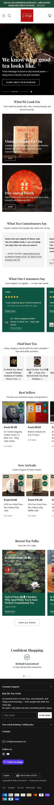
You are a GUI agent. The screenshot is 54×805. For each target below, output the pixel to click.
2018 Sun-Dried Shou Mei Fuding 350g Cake (13, 507)
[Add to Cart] (20, 404)
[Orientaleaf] (27, 15)
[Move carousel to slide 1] (6, 91)
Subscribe (45, 715)
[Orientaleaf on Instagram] (3, 754)
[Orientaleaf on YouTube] (8, 754)
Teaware (11, 787)
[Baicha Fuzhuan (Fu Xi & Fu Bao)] (37, 412)
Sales (39, 787)
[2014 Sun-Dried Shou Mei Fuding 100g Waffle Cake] (37, 485)
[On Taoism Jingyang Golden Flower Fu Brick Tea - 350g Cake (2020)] (6, 323)
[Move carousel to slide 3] (24, 91)
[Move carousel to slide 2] (15, 91)
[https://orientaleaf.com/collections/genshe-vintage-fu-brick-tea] (27, 138)
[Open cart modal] (49, 15)
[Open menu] (4, 15)
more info (41, 5)
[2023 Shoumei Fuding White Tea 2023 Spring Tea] (51, 325)
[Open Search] (9, 15)
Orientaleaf (22, 780)
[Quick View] (20, 411)
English (6, 775)
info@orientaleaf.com (16, 741)
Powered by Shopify (37, 780)
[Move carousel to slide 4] (30, 676)
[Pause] (31, 91)
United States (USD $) (28, 775)
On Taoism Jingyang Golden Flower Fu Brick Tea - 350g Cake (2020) (24, 321)
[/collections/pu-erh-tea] (27, 188)
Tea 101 (20, 787)
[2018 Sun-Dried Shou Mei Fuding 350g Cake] (13, 485)
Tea (3, 787)
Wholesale (30, 787)
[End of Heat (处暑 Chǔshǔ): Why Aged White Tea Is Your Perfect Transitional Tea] (23, 571)
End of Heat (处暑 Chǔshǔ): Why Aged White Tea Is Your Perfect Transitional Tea (21, 599)
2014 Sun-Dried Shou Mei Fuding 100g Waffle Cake (37, 507)
